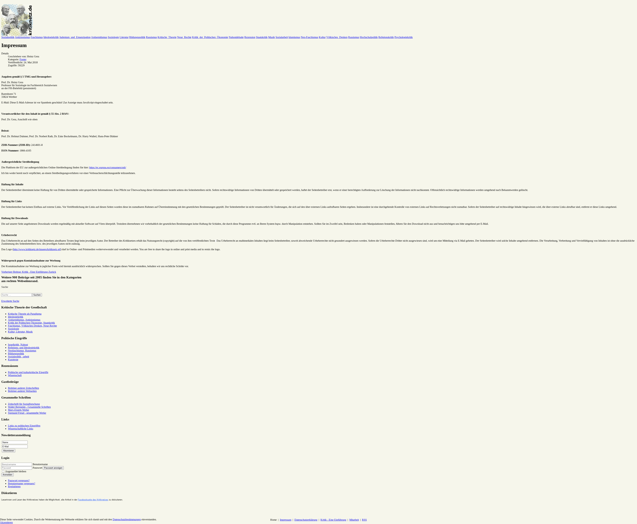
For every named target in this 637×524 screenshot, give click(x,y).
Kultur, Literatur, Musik (20, 331)
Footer (23, 59)
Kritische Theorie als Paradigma (24, 313)
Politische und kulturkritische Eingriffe (28, 372)
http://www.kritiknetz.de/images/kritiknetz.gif (37, 249)
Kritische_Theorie (167, 37)
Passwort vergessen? (19, 480)
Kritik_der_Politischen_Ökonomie (210, 37)
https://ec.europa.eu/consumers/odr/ (107, 167)
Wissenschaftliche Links (20, 428)
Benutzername (40, 464)
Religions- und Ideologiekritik (23, 347)
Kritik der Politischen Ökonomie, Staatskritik (31, 322)
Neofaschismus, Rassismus (22, 350)
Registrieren (14, 486)
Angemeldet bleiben (15, 471)
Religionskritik (386, 37)
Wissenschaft (15, 375)
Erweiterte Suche (10, 301)
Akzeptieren (6, 522)
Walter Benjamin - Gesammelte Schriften (29, 407)
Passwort (37, 467)
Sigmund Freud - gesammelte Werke (27, 412)
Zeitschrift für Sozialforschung (24, 404)
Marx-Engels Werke (18, 409)
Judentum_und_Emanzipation (75, 37)
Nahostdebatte (236, 37)
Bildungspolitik (137, 37)
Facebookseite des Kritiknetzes (93, 499)
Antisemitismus (99, 37)
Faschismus (37, 37)
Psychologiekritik (403, 37)
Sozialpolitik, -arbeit (18, 356)
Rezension (249, 37)
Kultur (322, 37)
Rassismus (151, 37)
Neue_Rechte (184, 37)
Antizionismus (22, 37)
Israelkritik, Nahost (18, 344)
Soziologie (113, 37)
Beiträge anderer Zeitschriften (23, 388)
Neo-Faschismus (309, 37)
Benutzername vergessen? (21, 483)
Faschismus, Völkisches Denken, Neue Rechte (32, 325)
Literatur (124, 37)
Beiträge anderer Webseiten (22, 391)
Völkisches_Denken (337, 37)
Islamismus (294, 37)
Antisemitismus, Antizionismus (24, 319)
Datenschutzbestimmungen (127, 519)
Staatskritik (262, 37)
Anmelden (7, 474)
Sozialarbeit (282, 37)
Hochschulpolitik (369, 37)
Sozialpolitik (7, 37)
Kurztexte (13, 359)
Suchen (37, 295)
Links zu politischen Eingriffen (24, 425)
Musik (271, 37)
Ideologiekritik (51, 37)
